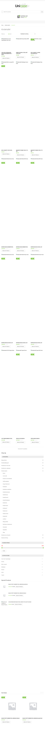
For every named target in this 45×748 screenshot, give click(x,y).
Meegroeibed (5, 521)
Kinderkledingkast (6, 500)
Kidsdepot (3, 567)
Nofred (2, 569)
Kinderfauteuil (5, 497)
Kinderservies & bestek (5, 535)
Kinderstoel (5, 510)
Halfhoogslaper (6, 481)
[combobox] (22, 12)
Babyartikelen (4, 460)
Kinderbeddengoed (5, 462)
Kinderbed (5, 486)
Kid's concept (4, 564)
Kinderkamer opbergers (5, 468)
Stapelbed (5, 529)
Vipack (2, 575)
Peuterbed (5, 527)
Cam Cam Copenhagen (5, 558)
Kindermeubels (7, 25)
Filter (4, 550)
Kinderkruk (5, 502)
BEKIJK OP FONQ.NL (6, 58)
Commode (5, 475)
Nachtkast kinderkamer (7, 524)
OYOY (2, 572)
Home (2, 25)
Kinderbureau (5, 494)
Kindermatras (5, 505)
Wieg (4, 532)
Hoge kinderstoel (6, 484)
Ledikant (4, 519)
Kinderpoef (5, 508)
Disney (2, 561)
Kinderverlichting (4, 537)
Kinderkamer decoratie (5, 465)
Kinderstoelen (5, 513)
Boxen (4, 473)
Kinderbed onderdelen (7, 489)
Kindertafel (5, 516)
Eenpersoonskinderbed (7, 478)
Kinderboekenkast (6, 492)
